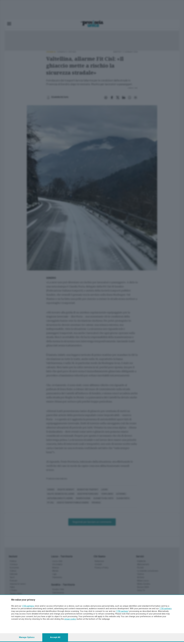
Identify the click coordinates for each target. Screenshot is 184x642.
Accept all (55, 637)
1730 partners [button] (28, 606)
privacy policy (70, 619)
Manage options (26, 637)
